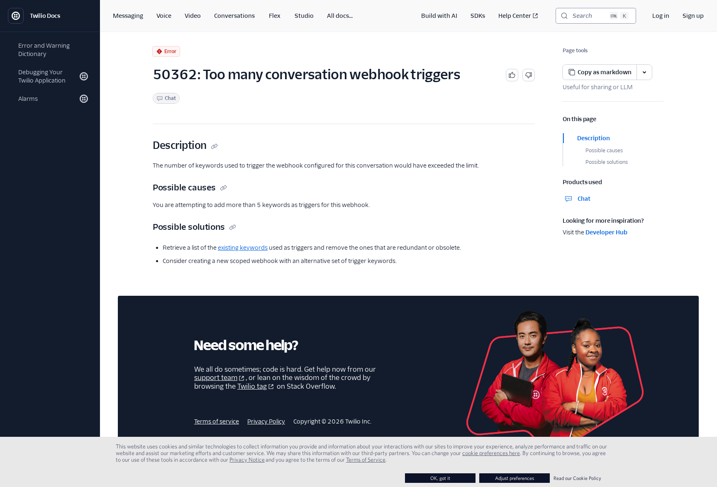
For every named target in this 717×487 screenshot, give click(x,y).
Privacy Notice (247, 459)
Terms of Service (365, 459)
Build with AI (439, 15)
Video (193, 15)
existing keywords (243, 247)
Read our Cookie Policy (577, 478)
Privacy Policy (266, 421)
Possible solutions (606, 162)
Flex (274, 15)
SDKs (478, 15)
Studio (304, 15)
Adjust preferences (514, 478)
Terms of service (216, 421)
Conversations (234, 15)
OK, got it (440, 478)
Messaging (128, 15)
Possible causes (604, 150)
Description (593, 138)
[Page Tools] (644, 72)
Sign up (693, 15)
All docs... (340, 15)
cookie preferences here (491, 453)
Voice (163, 15)
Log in (660, 15)
